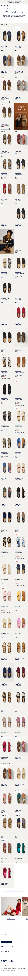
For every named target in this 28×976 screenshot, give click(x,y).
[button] (20, 5)
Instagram (8, 946)
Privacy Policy (21, 968)
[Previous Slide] (1, 2)
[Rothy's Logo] (4, 5)
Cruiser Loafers (5, 20)
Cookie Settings (11, 970)
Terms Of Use (4, 970)
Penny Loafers (15, 20)
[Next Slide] (26, 2)
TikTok (13, 946)
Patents (14, 968)
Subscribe (6, 942)
